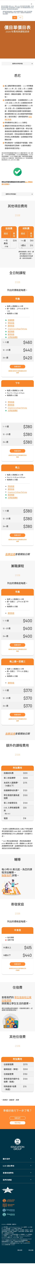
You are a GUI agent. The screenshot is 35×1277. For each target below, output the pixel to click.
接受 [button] (15, 17)
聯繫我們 (17, 367)
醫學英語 (11, 334)
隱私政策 (20, 1250)
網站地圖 (31, 1250)
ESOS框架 (27, 1241)
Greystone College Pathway (17, 329)
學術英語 (11, 323)
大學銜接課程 (13, 337)
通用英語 (11, 326)
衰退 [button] (20, 17)
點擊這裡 (10, 554)
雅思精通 (11, 331)
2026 (17, 215)
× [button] (31, 3)
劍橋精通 (11, 320)
